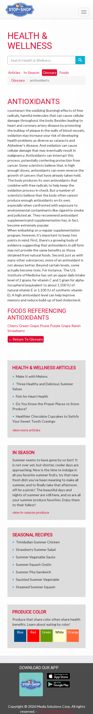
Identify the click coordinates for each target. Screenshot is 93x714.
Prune (44, 326)
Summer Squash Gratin (33, 564)
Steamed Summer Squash (35, 587)
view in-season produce (30, 512)
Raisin (76, 326)
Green (46, 632)
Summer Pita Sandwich (33, 572)
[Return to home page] (46, 9)
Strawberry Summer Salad (36, 549)
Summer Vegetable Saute (35, 557)
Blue (20, 632)
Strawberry (16, 331)
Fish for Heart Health (32, 396)
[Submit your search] (80, 60)
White (59, 632)
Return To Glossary (25, 339)
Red (33, 632)
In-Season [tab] (31, 72)
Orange (72, 632)
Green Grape (29, 326)
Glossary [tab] (49, 72)
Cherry (12, 326)
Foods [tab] (64, 72)
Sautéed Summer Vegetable (37, 579)
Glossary (18, 80)
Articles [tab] (14, 72)
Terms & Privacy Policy (55, 711)
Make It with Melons (32, 376)
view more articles (26, 430)
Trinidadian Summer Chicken (38, 542)
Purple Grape (60, 326)
